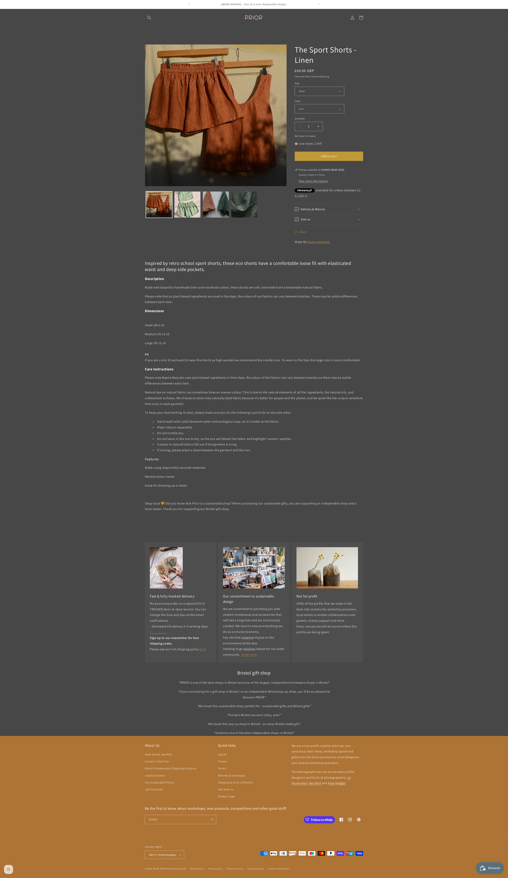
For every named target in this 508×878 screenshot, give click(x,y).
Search (222, 754)
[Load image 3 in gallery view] (216, 204)
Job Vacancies (154, 789)
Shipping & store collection (235, 782)
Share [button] (303, 232)
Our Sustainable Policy (159, 782)
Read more (249, 654)
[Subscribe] (211, 819)
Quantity (300, 118)
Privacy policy (215, 868)
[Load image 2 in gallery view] (187, 204)
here (203, 649)
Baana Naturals (319, 242)
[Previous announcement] (189, 4)
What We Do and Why (158, 754)
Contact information (278, 868)
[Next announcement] (318, 4)
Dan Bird (315, 783)
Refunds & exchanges (231, 775)
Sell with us (225, 789)
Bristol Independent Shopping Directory (170, 768)
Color (298, 101)
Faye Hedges (337, 783)
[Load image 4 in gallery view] (244, 204)
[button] (149, 17)
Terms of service (235, 868)
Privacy (222, 761)
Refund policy (197, 868)
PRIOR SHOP (159, 868)
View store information (313, 181)
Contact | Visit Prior (157, 761)
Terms (222, 768)
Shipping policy (255, 868)
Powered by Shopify (176, 868)
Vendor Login (226, 796)
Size (297, 83)
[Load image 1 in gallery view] (159, 204)
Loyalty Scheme (155, 775)
